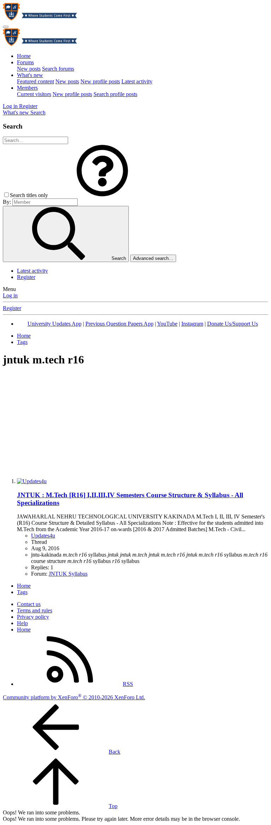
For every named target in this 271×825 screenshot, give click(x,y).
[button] (102, 195)
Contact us (29, 604)
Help (22, 623)
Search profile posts (115, 94)
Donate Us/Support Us (232, 324)
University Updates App (55, 324)
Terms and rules (34, 610)
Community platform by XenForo (74, 697)
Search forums (58, 69)
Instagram (192, 324)
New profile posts (100, 81)
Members (27, 88)
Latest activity (136, 81)
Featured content (35, 81)
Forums (25, 62)
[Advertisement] (135, 423)
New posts (29, 69)
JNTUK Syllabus (68, 574)
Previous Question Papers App (119, 324)
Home (24, 56)
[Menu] (5, 27)
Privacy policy (33, 617)
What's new (30, 75)
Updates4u (43, 536)
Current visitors (34, 94)
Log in (10, 295)
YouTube (167, 324)
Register (26, 277)
